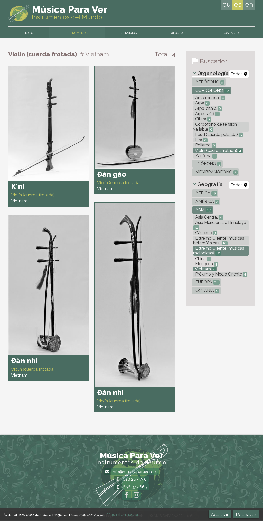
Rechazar (246, 514)
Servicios (129, 33)
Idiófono (207, 163)
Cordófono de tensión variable (215, 127)
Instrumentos (77, 33)
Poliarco (204, 145)
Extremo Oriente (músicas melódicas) (218, 250)
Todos (237, 74)
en (249, 4)
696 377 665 (134, 487)
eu (226, 4)
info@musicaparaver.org (134, 471)
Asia (202, 210)
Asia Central (208, 217)
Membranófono (215, 172)
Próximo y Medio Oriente (220, 274)
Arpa (201, 103)
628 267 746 (134, 479)
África (205, 193)
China (202, 258)
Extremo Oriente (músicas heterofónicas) (218, 240)
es (237, 4)
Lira (200, 139)
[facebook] (126, 495)
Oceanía (206, 290)
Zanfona (205, 155)
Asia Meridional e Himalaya (220, 225)
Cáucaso (205, 232)
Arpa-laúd (206, 113)
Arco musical (209, 97)
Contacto (231, 33)
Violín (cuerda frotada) (217, 150)
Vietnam (204, 269)
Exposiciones (179, 33)
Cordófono (211, 90)
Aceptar (220, 514)
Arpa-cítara (207, 108)
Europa (206, 282)
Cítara (202, 118)
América (206, 201)
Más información (123, 514)
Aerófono (208, 82)
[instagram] (136, 495)
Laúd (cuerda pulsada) (218, 134)
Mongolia (205, 263)
